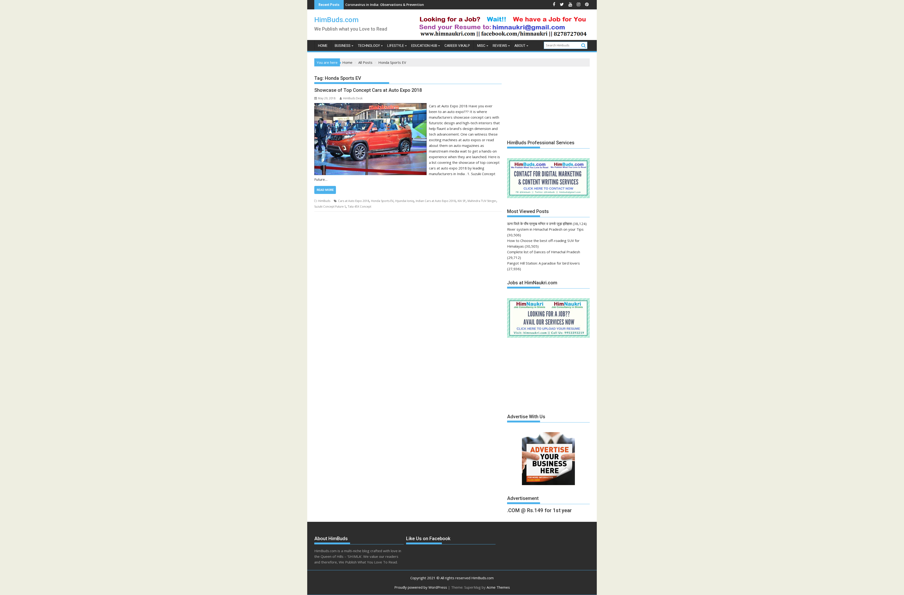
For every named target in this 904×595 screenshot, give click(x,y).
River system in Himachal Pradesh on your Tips (545, 229)
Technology (369, 46)
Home (322, 46)
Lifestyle (395, 46)
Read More (325, 190)
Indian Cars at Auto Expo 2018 (436, 201)
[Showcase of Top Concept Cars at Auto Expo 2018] (370, 106)
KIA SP (462, 201)
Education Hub (424, 46)
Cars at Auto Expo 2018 (353, 201)
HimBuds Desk (353, 98)
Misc (481, 46)
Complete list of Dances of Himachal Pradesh (543, 251)
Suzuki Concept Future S (330, 207)
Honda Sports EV (382, 201)
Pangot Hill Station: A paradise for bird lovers (543, 263)
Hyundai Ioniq (404, 201)
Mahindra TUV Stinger (482, 201)
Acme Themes (498, 587)
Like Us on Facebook (428, 538)
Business (343, 46)
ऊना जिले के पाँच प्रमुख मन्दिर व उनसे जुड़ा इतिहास (539, 223)
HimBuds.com (336, 20)
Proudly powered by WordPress (420, 587)
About (519, 46)
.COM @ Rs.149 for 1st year (539, 510)
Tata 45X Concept (359, 207)
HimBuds (324, 201)
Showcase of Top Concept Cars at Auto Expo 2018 (368, 90)
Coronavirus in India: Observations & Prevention (346, 4)
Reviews (500, 46)
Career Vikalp (457, 46)
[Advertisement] (542, 100)
